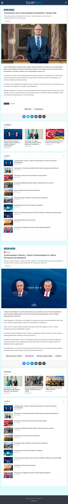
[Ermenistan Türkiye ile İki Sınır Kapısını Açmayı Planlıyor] (55, 134)
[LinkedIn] (32, 116)
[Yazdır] (44, 116)
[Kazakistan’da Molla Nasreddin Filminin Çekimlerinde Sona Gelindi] (8, 185)
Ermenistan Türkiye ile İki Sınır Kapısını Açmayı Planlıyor (30, 175)
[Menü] (2, 3)
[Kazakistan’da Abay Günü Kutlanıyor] (8, 222)
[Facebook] (24, 116)
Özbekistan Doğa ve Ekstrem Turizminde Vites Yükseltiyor (31, 197)
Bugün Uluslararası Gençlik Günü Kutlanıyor (27, 190)
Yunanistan (39, 109)
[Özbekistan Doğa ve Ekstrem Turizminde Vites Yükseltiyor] (8, 200)
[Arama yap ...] (66, 3)
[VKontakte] (36, 116)
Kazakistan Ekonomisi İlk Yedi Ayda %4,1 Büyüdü (28, 205)
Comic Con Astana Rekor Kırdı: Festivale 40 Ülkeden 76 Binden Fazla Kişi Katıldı (37, 212)
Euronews (12, 103)
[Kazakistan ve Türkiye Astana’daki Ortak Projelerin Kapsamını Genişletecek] (34, 134)
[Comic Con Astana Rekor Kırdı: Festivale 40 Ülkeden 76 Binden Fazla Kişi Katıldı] (8, 215)
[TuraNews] (34, 2)
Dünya (6, 9)
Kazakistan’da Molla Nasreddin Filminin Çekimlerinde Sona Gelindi (33, 183)
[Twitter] (28, 116)
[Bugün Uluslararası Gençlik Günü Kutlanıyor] (8, 193)
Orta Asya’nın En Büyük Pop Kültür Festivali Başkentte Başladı (32, 227)
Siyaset (11, 9)
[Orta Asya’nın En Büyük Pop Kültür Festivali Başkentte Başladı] (8, 230)
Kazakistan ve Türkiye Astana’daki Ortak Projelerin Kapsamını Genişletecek (33, 142)
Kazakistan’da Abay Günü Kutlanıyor (25, 220)
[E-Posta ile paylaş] (40, 116)
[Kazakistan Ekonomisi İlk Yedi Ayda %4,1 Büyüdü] (8, 207)
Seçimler (28, 109)
